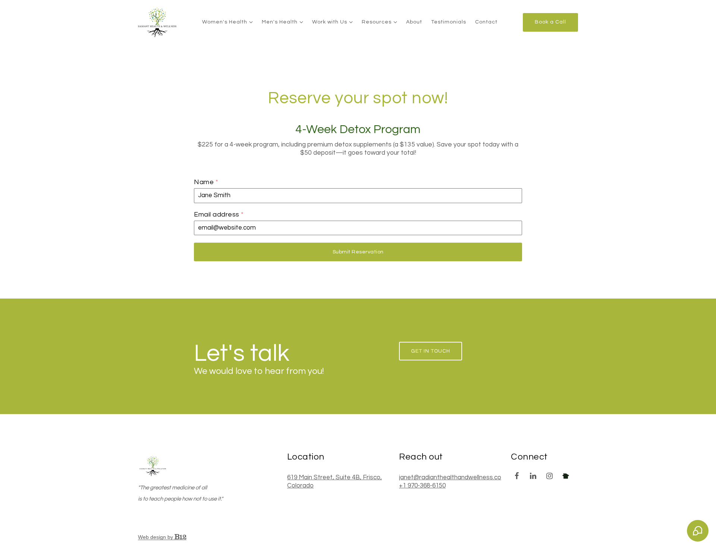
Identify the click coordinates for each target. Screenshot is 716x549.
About (414, 22)
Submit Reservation (358, 252)
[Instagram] (549, 476)
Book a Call (550, 22)
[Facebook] (516, 476)
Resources (377, 22)
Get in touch (430, 351)
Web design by (156, 537)
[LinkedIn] (532, 476)
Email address (219, 214)
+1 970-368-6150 (422, 485)
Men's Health (280, 22)
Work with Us (329, 22)
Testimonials (448, 22)
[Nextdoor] (565, 476)
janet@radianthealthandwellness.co (450, 477)
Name (206, 182)
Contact (486, 22)
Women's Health (224, 22)
